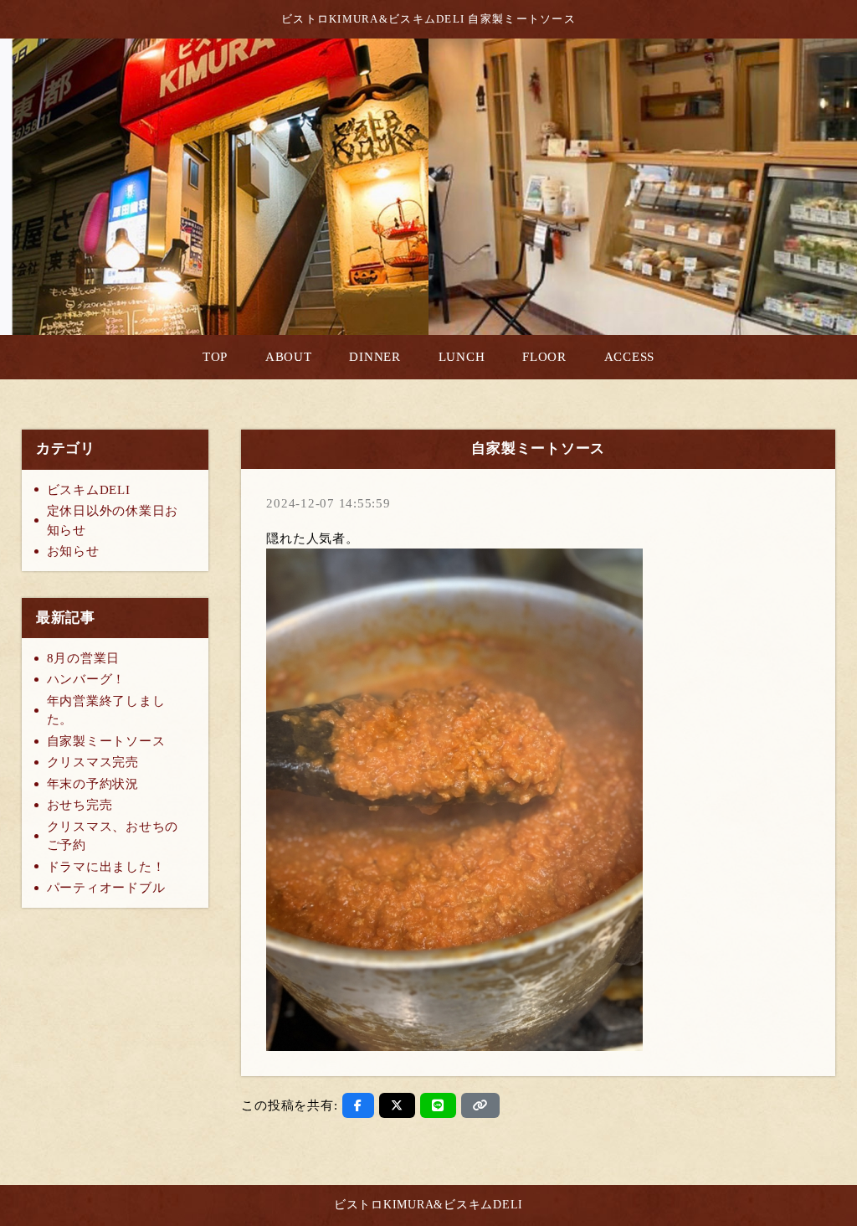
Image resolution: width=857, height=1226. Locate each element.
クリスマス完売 (93, 762)
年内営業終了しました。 (106, 710)
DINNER (375, 356)
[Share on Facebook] (358, 1105)
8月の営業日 (84, 658)
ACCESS (629, 356)
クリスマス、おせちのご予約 (113, 836)
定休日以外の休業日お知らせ (113, 520)
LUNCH (462, 356)
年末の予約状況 (93, 784)
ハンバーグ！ (86, 679)
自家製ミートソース (106, 741)
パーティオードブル (106, 887)
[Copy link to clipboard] (480, 1105)
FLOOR (544, 356)
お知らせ (73, 551)
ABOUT (288, 356)
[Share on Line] (438, 1105)
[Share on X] (397, 1105)
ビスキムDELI (89, 490)
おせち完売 (80, 804)
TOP (215, 356)
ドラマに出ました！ (106, 866)
